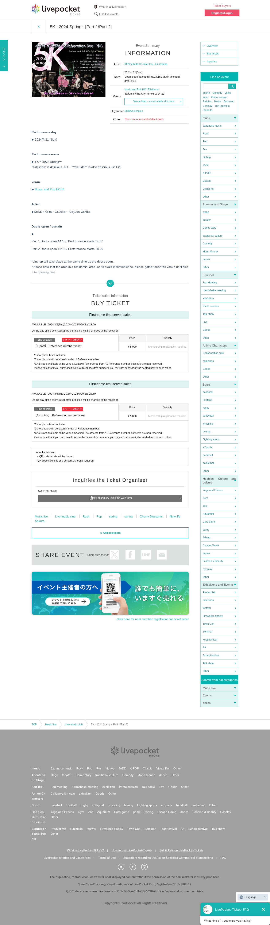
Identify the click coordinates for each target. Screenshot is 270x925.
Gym (205, 498)
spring (113, 516)
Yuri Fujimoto (222, 105)
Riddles (207, 101)
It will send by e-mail (162, 554)
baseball (208, 392)
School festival (211, 655)
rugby (206, 407)
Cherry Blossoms (151, 516)
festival (207, 608)
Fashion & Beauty (213, 561)
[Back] (39, 26)
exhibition (208, 298)
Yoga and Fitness (213, 490)
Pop (205, 141)
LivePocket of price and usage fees (67, 857)
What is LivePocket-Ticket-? (85, 850)
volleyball (208, 415)
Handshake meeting (214, 290)
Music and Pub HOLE (136, 89)
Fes (205, 149)
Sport (206, 384)
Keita (135, 64)
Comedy (217, 92)
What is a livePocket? (112, 6)
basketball (209, 463)
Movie (217, 101)
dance (206, 259)
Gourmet (229, 101)
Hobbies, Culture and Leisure (39, 817)
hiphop (207, 157)
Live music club (65, 516)
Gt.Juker (143, 64)
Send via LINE (146, 554)
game (206, 529)
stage (206, 212)
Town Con (208, 623)
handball (208, 455)
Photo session (219, 97)
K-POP (207, 173)
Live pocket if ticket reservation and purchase (56, 10)
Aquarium (208, 513)
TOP (34, 724)
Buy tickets (213, 53)
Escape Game (211, 545)
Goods (206, 329)
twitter (114, 554)
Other (206, 196)
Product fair (209, 592)
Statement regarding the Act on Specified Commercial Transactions (168, 857)
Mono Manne (210, 251)
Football (207, 399)
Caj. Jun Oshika (158, 64)
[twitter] (123, 867)
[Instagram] (146, 867)
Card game (209, 521)
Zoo (205, 505)
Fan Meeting (210, 282)
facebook (130, 554)
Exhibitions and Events (218, 584)
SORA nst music (133, 111)
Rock (206, 133)
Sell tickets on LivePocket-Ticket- (181, 850)
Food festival (210, 639)
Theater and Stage (215, 204)
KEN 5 (128, 64)
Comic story (209, 227)
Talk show (208, 314)
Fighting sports (211, 439)
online (206, 92)
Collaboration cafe (213, 353)
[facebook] (135, 867)
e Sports (207, 447)
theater (207, 219)
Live (205, 322)
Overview (212, 45)
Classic (207, 180)
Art (204, 647)
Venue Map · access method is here (153, 101)
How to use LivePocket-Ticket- (132, 850)
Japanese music (212, 125)
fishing (206, 537)
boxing (207, 431)
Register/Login (222, 13)
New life (175, 516)
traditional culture (213, 235)
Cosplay (207, 105)
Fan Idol (208, 275)
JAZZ (206, 165)
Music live (209, 688)
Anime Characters (215, 345)
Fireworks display (213, 616)
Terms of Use (107, 857)
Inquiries (212, 61)
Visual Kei (208, 188)
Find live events (109, 14)
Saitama (154, 89)
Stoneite (207, 110)
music (207, 118)
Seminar (207, 631)
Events (207, 695)
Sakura (40, 521)
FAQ (223, 857)
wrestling (208, 423)
